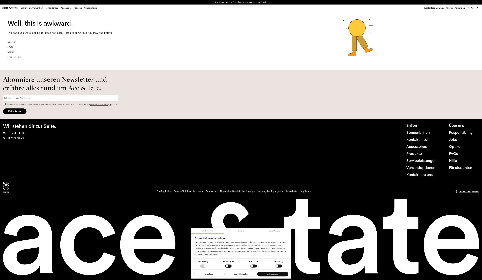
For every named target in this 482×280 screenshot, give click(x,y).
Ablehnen (209, 274)
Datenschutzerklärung (99, 104)
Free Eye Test (14, 57)
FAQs (10, 47)
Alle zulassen (272, 274)
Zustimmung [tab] (207, 231)
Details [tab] (241, 231)
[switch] (228, 265)
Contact (12, 42)
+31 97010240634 (15, 138)
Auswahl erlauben (241, 274)
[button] (473, 8)
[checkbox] (4, 104)
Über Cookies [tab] (274, 231)
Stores (211, 2)
